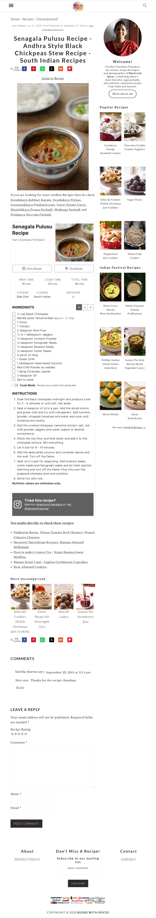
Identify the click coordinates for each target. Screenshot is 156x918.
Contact (128, 859)
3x (90, 307)
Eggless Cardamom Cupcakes (66, 562)
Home (15, 19)
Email (16, 808)
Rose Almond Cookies (30, 567)
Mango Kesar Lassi (27, 562)
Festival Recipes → (134, 427)
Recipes (28, 19)
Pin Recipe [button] (76, 268)
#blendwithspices (36, 508)
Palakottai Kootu (26, 532)
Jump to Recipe (53, 78)
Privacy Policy (27, 859)
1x (79, 307)
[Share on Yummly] (62, 68)
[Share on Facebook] (26, 68)
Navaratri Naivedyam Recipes (36, 542)
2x (84, 307)
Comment (19, 742)
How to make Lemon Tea (32, 552)
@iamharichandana (49, 504)
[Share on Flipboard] (71, 68)
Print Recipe (34, 268)
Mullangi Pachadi (67, 209)
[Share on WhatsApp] (44, 68)
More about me (122, 93)
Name (16, 794)
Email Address (78, 868)
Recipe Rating (21, 729)
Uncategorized (47, 19)
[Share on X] (53, 68)
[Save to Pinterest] (35, 68)
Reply (20, 687)
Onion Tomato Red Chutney (61, 532)
